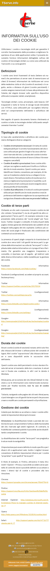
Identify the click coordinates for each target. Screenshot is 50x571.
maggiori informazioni (20, 565)
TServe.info (10, 3)
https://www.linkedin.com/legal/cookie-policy (20, 304)
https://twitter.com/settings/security (16, 295)
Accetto (36, 565)
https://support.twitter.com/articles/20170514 (20, 286)
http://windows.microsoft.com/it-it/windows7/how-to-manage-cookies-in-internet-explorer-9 (25, 503)
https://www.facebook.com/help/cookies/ (18, 268)
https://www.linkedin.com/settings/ (16, 312)
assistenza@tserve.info (26, 543)
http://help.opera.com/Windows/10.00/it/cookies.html (24, 514)
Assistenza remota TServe (33, 546)
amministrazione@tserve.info (26, 548)
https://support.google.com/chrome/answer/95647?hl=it (24, 482)
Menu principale (47, 3)
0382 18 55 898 (16, 546)
